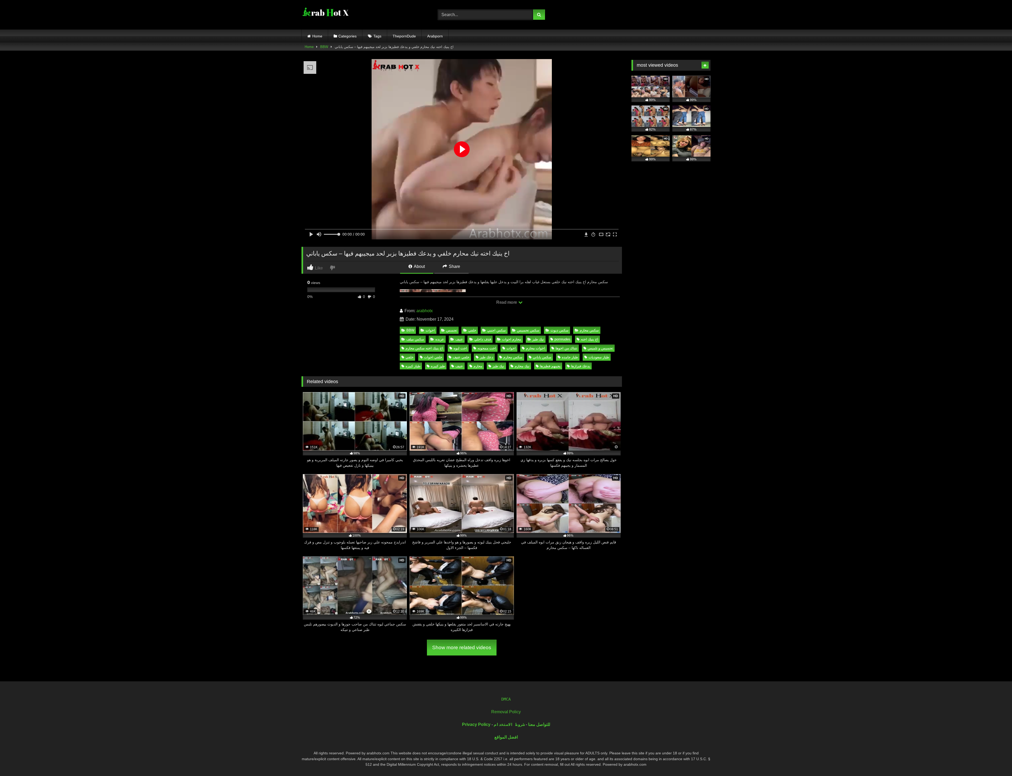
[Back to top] (995, 760)
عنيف (459, 339)
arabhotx (424, 311)
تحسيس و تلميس (600, 348)
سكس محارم (589, 330)
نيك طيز (538, 339)
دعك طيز (486, 357)
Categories (347, 36)
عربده (439, 339)
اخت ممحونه (487, 348)
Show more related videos (461, 647)
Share (454, 266)
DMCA (506, 699)
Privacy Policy (476, 724)
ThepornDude (404, 36)
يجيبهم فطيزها (550, 366)
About (419, 266)
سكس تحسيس (528, 330)
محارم (478, 366)
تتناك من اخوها (566, 348)
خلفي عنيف (461, 357)
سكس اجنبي (496, 330)
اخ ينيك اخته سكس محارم (424, 348)
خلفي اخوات (433, 357)
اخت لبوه (460, 348)
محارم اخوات (511, 339)
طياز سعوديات (598, 357)
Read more (507, 302)
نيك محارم (522, 366)
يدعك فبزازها (580, 366)
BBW (324, 47)
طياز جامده (570, 357)
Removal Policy (506, 712)
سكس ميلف (415, 339)
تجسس (451, 330)
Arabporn (435, 36)
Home (317, 36)
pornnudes (562, 339)
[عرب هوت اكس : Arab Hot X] (325, 13)
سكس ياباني (542, 357)
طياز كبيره (413, 366)
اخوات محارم (535, 348)
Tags (377, 36)
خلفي (472, 330)
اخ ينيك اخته (589, 339)
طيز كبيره (438, 366)
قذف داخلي (482, 339)
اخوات (430, 330)
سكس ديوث (559, 330)
